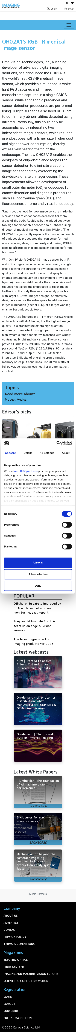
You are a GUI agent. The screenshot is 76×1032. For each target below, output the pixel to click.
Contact (10, 930)
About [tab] (66, 452)
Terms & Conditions (19, 944)
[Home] (19, 5)
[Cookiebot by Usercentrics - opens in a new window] (56, 443)
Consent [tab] (10, 452)
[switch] (67, 525)
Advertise (11, 923)
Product (10, 399)
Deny (38, 585)
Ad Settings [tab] (47, 452)
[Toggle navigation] (69, 25)
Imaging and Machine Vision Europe (31, 974)
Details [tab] (28, 452)
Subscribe (11, 1011)
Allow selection (38, 574)
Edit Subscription (18, 1018)
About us (11, 916)
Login (8, 997)
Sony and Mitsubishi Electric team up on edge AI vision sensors (35, 625)
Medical (22, 399)
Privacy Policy (15, 937)
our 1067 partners (26, 471)
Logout (9, 1004)
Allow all (38, 562)
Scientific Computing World (26, 981)
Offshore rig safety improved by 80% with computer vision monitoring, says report (37, 607)
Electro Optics (16, 960)
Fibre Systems (14, 967)
